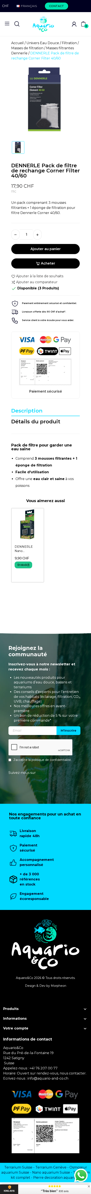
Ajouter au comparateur (37, 282)
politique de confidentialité (51, 760)
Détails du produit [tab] (35, 421)
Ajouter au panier (45, 249)
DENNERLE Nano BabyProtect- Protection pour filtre (26, 549)
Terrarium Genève (50, 1167)
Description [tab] (27, 411)
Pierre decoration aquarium (56, 1178)
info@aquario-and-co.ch (48, 1078)
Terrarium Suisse (18, 1167)
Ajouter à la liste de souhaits (39, 276)
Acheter (48, 263)
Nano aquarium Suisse (51, 1172)
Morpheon (58, 986)
